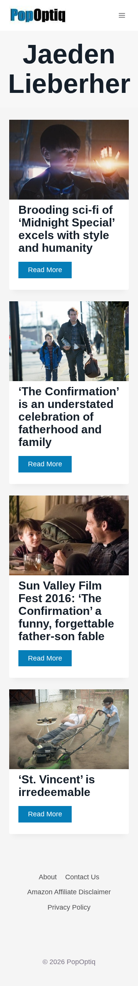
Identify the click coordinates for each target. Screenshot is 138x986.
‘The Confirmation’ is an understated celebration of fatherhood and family (68, 416)
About (48, 877)
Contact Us (82, 877)
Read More (50, 272)
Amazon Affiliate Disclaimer (69, 892)
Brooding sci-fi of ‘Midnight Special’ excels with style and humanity (66, 228)
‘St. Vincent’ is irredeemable (56, 785)
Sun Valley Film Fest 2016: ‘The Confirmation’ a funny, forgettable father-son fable (66, 610)
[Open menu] (122, 15)
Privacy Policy (69, 907)
